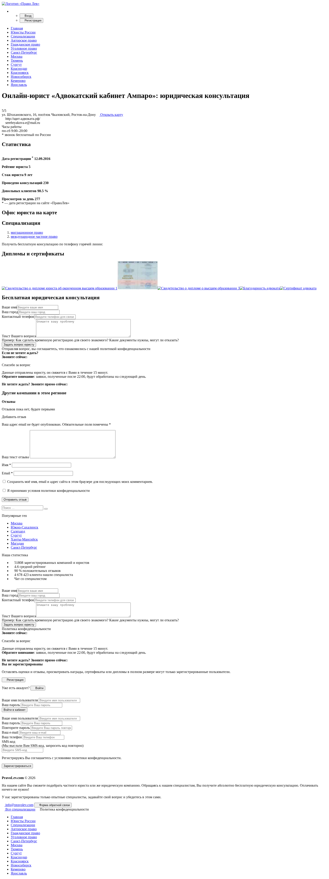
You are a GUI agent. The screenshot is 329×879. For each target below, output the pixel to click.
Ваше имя (9, 307)
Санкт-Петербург (24, 52)
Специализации (23, 36)
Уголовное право (24, 48)
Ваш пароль (11, 705)
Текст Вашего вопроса (19, 336)
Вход (28, 15)
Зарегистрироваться (17, 766)
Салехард (18, 531)
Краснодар (19, 68)
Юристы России (23, 32)
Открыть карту (111, 115)
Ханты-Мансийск (24, 539)
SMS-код (42, 743)
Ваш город (10, 312)
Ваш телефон (12, 737)
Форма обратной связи (54, 805)
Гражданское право (25, 44)
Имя (6, 465)
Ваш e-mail (10, 732)
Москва (16, 56)
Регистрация (32, 20)
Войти (38, 688)
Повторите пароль (16, 728)
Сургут (16, 64)
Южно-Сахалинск (24, 527)
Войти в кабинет (15, 709)
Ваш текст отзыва (15, 457)
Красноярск (20, 72)
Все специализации (19, 809)
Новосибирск (21, 77)
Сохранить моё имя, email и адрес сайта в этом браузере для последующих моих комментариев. (80, 482)
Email (7, 473)
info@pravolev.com (18, 805)
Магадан (17, 543)
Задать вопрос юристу (19, 344)
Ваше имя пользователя (20, 700)
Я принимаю (48, 491)
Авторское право (24, 40)
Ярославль (19, 85)
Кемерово (18, 81)
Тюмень (17, 60)
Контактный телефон (18, 316)
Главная (17, 28)
